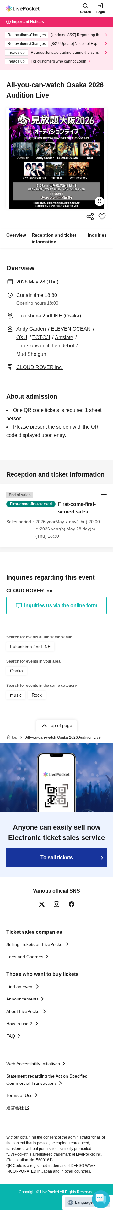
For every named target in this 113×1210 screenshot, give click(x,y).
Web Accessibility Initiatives (33, 1063)
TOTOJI (41, 337)
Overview (16, 235)
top (14, 737)
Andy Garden (31, 329)
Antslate (64, 337)
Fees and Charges (24, 956)
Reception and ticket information (54, 238)
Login (100, 12)
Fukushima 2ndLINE (30, 646)
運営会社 (15, 1107)
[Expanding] (56, 158)
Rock (37, 694)
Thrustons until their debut (45, 345)
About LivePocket (23, 1011)
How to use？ (19, 1023)
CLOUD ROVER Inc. (39, 367)
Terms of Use (19, 1095)
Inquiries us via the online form (60, 605)
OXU (21, 337)
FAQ (10, 1036)
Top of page (60, 725)
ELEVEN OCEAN (71, 329)
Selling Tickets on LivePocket (35, 944)
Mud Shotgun (31, 354)
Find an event (20, 986)
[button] (56, 515)
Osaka (16, 670)
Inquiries (97, 235)
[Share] (90, 216)
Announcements (22, 998)
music (16, 694)
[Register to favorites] (102, 216)
